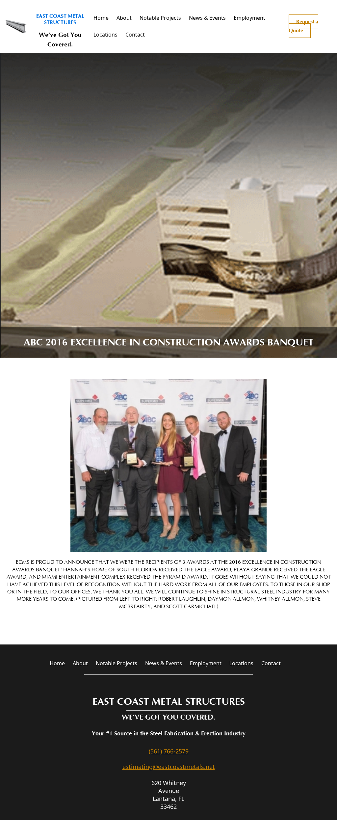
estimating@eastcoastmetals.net (168, 767)
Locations (105, 34)
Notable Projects (160, 17)
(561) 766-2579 (169, 751)
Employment (249, 17)
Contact (135, 34)
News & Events (207, 17)
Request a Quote (303, 26)
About (124, 17)
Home (101, 17)
